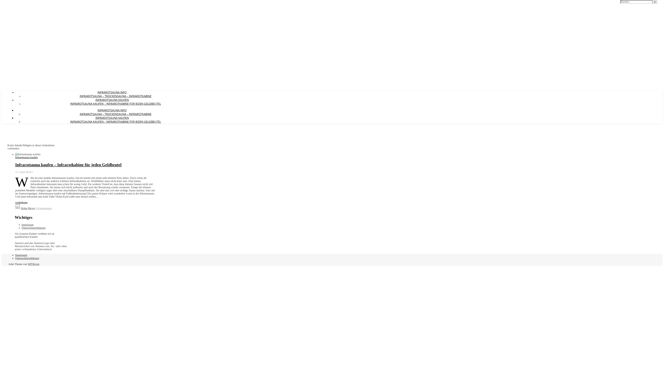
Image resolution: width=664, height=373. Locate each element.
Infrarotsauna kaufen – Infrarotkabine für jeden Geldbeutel (115, 104)
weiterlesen (21, 202)
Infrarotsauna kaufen (112, 100)
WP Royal (33, 264)
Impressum (28, 224)
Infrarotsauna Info (112, 92)
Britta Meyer (28, 208)
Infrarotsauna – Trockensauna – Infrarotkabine (115, 96)
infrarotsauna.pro (13, 3)
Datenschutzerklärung (33, 227)
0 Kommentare (44, 208)
